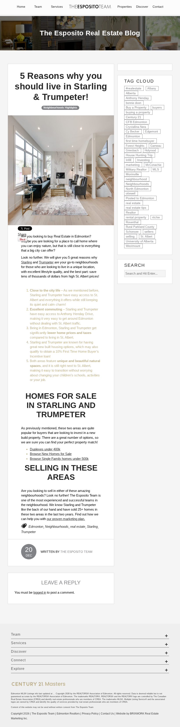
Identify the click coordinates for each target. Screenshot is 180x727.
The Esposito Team (76, 551)
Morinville (132, 174)
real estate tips (136, 207)
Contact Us (107, 713)
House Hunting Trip (139, 155)
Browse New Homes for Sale (51, 454)
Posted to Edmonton (140, 198)
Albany (151, 88)
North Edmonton (137, 188)
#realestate (133, 88)
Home (21, 6)
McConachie (153, 165)
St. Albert (146, 236)
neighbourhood (136, 179)
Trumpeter (46, 262)
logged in (39, 592)
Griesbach (132, 150)
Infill (128, 160)
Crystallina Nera (136, 127)
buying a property (138, 112)
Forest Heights (135, 145)
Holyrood (150, 150)
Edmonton (36, 526)
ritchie (156, 217)
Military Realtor (136, 169)
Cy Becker (132, 131)
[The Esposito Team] (90, 7)
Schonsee (132, 231)
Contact (158, 6)
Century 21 (133, 117)
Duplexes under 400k (45, 449)
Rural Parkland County (140, 226)
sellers (148, 231)
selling (130, 236)
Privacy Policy (90, 713)
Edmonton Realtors (68, 713)
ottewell (130, 193)
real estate (77, 526)
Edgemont (151, 131)
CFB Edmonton (136, 122)
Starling (26, 262)
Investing (143, 160)
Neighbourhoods (56, 526)
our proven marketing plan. (66, 519)
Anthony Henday (137, 98)
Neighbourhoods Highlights (60, 107)
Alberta (131, 93)
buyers (157, 107)
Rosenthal (132, 222)
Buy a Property (136, 107)
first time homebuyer (140, 141)
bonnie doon (133, 103)
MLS (156, 169)
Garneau (155, 145)
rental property (136, 217)
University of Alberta (139, 241)
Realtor (131, 212)
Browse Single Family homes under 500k (59, 458)
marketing (133, 165)
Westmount (133, 246)
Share (22, 234)
